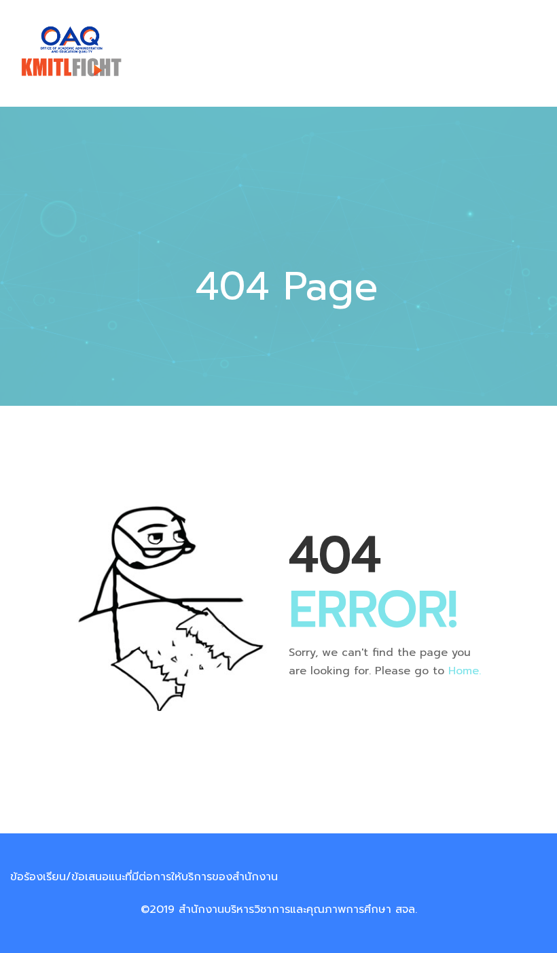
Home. (464, 671)
